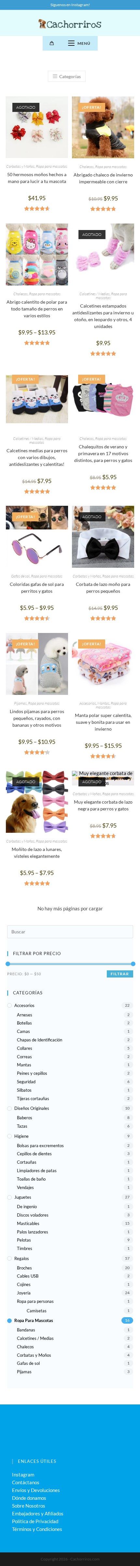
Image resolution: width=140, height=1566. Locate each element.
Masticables (28, 1223)
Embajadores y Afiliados (37, 1513)
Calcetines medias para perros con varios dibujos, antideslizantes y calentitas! (37, 457)
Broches (24, 1267)
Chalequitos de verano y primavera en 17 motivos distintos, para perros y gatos (103, 453)
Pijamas (20, 703)
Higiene (21, 1136)
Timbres (24, 1248)
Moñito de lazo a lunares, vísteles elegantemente (37, 852)
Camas (23, 1031)
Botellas (24, 1023)
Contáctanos (25, 1482)
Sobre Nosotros (28, 1506)
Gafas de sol (20, 576)
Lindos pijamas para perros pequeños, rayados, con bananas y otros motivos (37, 718)
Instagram (23, 1474)
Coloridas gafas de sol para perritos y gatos (37, 587)
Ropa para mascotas (51, 166)
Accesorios (87, 703)
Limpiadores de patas (37, 1170)
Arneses (24, 1014)
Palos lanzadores (32, 1231)
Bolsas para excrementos (40, 1145)
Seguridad (26, 1081)
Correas (24, 1056)
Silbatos (24, 1090)
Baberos (24, 1117)
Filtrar (120, 973)
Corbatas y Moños (20, 166)
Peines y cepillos (32, 1073)
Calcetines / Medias (94, 293)
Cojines (24, 1284)
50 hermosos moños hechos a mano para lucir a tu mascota (36, 178)
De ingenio (27, 1206)
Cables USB (27, 1276)
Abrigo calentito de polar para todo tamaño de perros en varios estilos (37, 308)
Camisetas (37, 1310)
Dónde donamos (29, 1498)
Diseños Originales (31, 1108)
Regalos (21, 1258)
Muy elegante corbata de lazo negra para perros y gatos (103, 805)
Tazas (22, 1126)
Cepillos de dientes (34, 1153)
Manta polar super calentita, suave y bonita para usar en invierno (103, 722)
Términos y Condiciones (37, 1529)
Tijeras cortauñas (33, 1098)
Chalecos (86, 166)
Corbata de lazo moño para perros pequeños (103, 587)
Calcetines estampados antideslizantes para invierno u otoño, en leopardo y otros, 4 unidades (103, 316)
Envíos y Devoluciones (36, 1490)
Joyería (24, 1292)
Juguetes (22, 1197)
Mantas (103, 703)
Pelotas (24, 1240)
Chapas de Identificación (39, 1039)
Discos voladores (33, 1215)
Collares (24, 1048)
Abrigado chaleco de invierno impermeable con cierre (103, 178)
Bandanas (26, 1329)
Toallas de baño (31, 1179)
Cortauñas (26, 1162)
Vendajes (25, 1187)
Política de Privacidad (35, 1521)
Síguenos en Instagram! (70, 4)
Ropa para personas (35, 1301)
